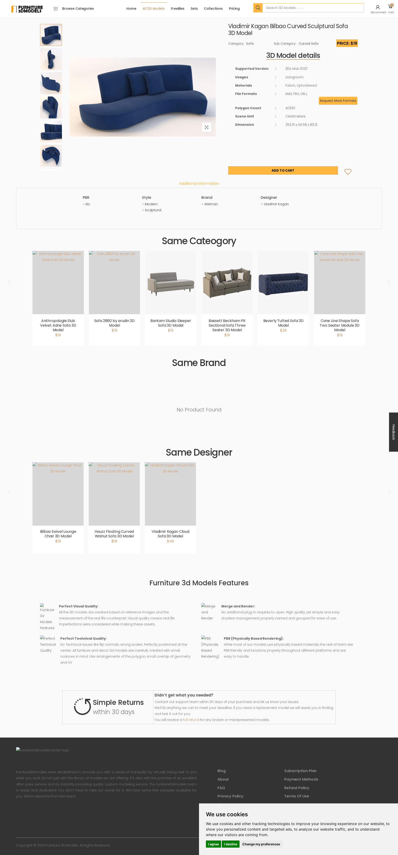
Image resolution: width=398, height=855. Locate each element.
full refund (191, 719)
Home (131, 8)
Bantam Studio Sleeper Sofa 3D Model (170, 323)
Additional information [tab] (199, 183)
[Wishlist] (344, 167)
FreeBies (177, 8)
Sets (194, 8)
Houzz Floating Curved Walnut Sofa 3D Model (114, 534)
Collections (213, 8)
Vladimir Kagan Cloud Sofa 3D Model (170, 534)
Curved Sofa (308, 43)
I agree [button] (213, 844)
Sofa (249, 43)
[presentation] (9, 282)
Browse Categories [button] (78, 8)
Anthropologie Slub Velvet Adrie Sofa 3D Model (58, 325)
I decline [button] (230, 844)
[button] (379, 8)
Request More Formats (338, 100)
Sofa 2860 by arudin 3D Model (114, 323)
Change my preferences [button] (261, 844)
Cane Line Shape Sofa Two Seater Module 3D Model (340, 325)
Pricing (234, 8)
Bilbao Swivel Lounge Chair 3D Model (58, 534)
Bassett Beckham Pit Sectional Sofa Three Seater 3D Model (227, 325)
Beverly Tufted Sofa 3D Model (283, 323)
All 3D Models (154, 8)
